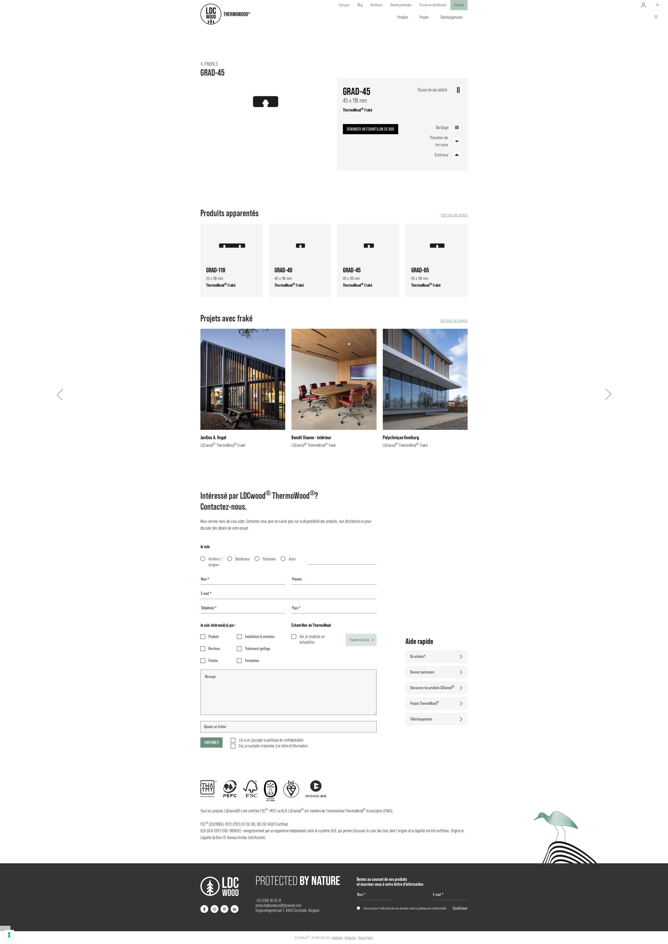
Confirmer (211, 742)
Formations (252, 660)
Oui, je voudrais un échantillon (312, 639)
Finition (213, 660)
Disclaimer (350, 938)
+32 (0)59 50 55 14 (268, 900)
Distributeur (242, 559)
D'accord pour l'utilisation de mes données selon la (404, 908)
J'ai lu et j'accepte (271, 740)
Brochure (214, 648)
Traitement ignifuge (257, 648)
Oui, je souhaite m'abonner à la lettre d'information (273, 745)
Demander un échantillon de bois (370, 129)
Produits (213, 636)
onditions (338, 938)
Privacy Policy (365, 938)
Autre (292, 559)
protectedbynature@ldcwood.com (278, 905)
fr (657, 5)
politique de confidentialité (432, 908)
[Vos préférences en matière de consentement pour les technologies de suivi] (9, 935)
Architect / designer (215, 562)
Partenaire (269, 559)
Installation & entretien (260, 636)
